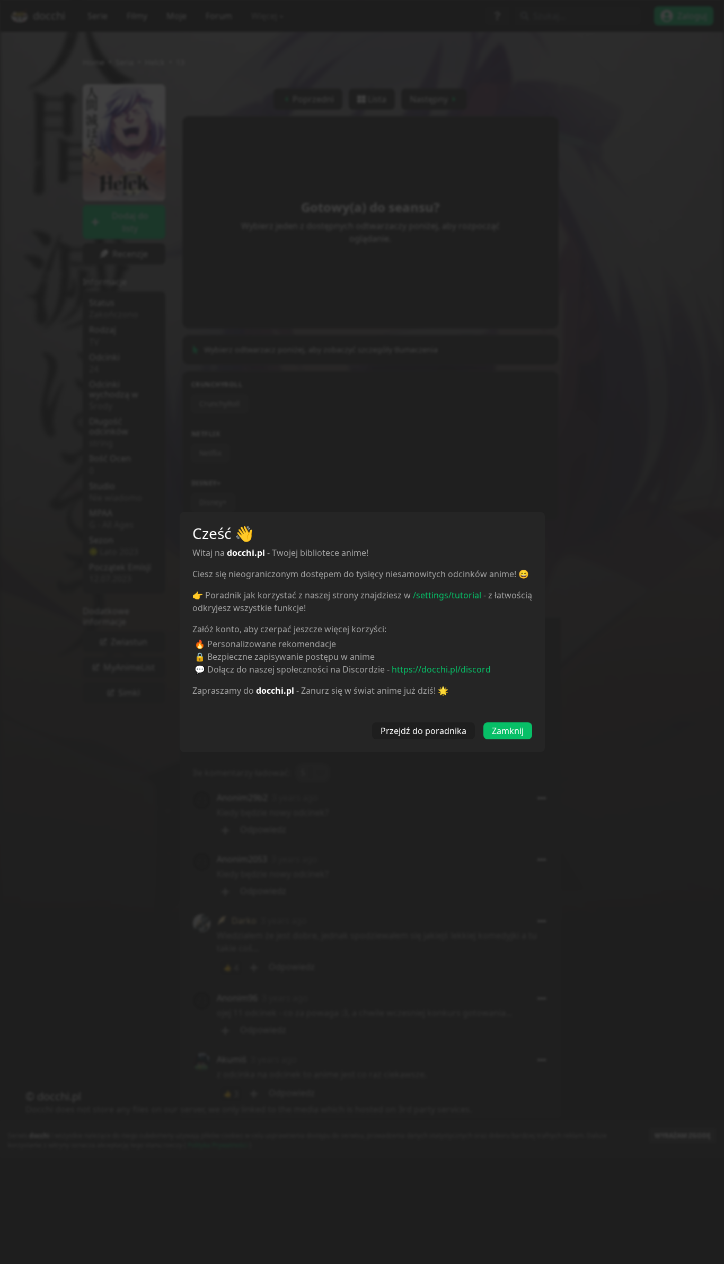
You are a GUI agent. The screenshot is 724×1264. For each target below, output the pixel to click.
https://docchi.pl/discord (441, 669)
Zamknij (508, 731)
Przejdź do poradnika (423, 731)
